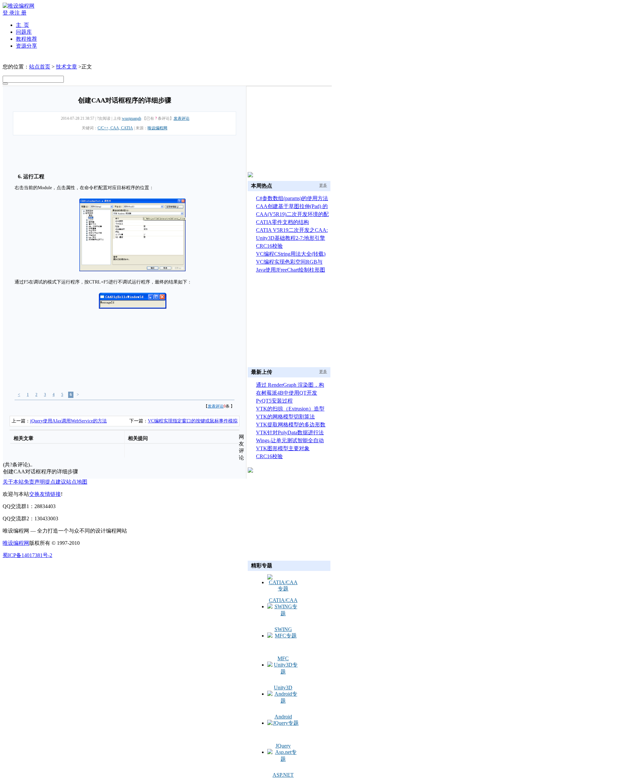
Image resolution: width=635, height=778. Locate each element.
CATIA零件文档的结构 (282, 222)
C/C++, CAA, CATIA (115, 128)
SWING (283, 629)
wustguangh (131, 118)
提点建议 (55, 482)
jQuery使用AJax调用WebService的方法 (68, 420)
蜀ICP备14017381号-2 (27, 555)
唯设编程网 (157, 128)
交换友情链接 (45, 494)
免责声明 (34, 482)
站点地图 (76, 482)
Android (283, 716)
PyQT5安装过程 (274, 401)
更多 (323, 185)
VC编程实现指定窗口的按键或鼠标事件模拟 (192, 420)
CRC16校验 (269, 246)
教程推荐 (26, 39)
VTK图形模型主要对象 (283, 448)
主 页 (22, 25)
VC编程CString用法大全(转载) (290, 254)
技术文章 (66, 66)
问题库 (24, 32)
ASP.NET (283, 775)
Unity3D (283, 687)
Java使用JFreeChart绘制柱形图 (290, 270)
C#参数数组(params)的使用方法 (292, 198)
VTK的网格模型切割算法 (285, 416)
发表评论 (182, 118)
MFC (283, 658)
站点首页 (39, 66)
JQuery (283, 746)
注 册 (20, 13)
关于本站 (13, 482)
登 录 (9, 13)
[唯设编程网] (18, 6)
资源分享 (26, 46)
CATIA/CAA (283, 600)
